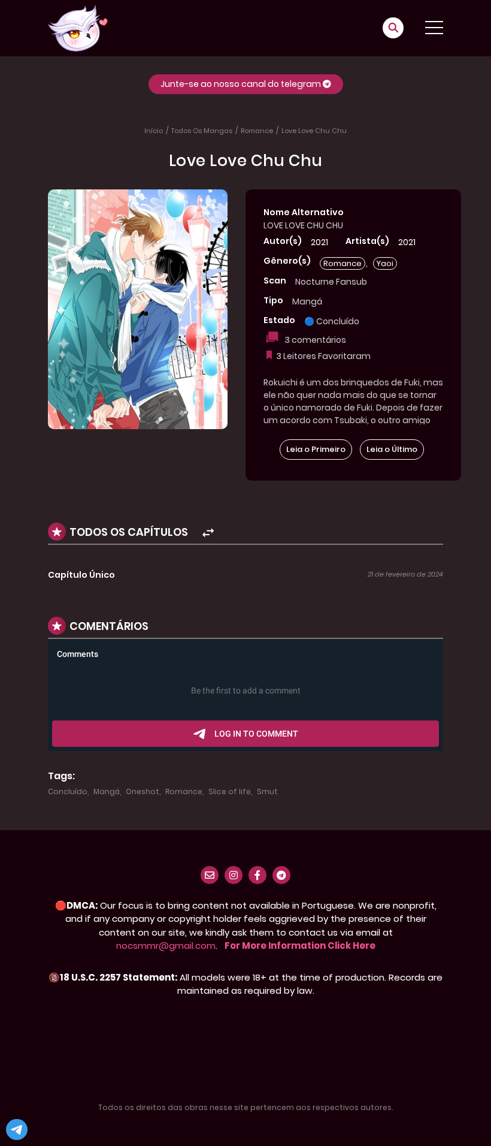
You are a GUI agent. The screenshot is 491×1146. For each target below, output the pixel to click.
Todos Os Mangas (201, 130)
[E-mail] (210, 875)
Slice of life (229, 791)
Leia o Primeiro (315, 449)
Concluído (67, 791)
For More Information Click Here (300, 945)
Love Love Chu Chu (314, 130)
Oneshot (142, 791)
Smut (267, 791)
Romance (257, 130)
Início (153, 130)
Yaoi (385, 263)
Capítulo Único (81, 575)
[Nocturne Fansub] (78, 28)
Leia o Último (391, 449)
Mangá (106, 791)
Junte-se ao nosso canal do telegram (241, 84)
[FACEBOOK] (257, 875)
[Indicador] (269, 356)
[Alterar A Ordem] (193, 533)
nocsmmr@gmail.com (166, 945)
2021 (319, 242)
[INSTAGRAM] (234, 875)
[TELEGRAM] (281, 875)
